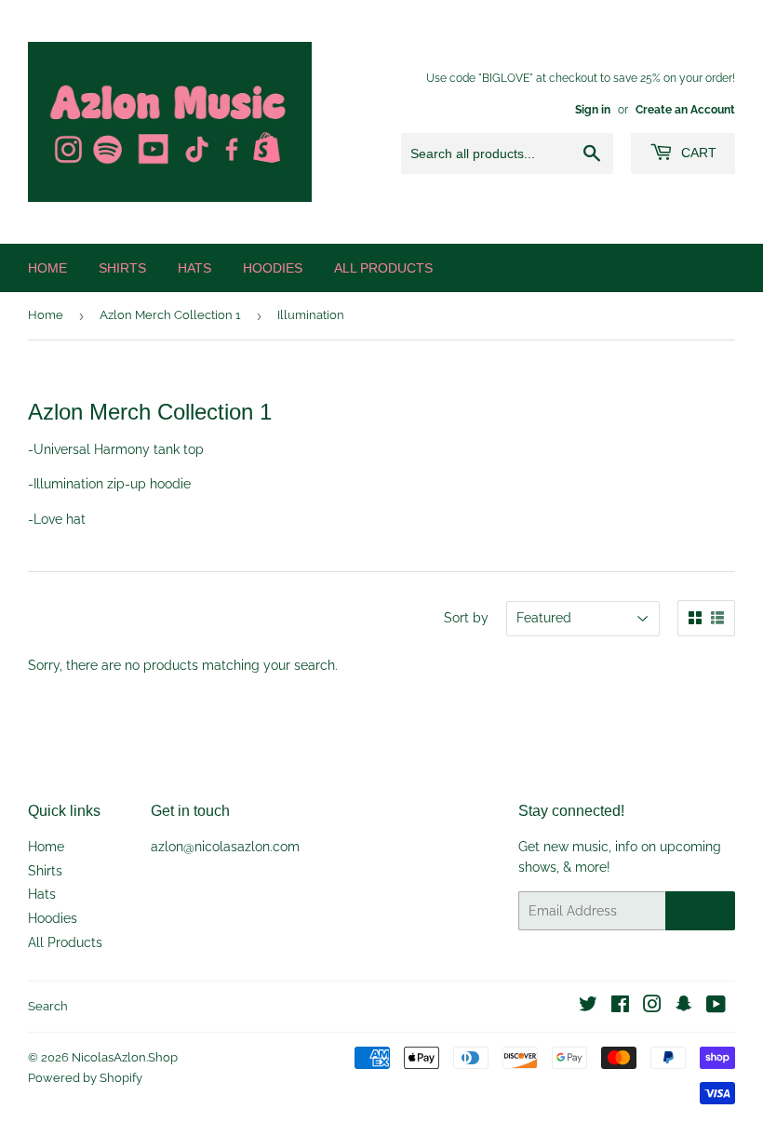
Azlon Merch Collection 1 (170, 315)
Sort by (466, 617)
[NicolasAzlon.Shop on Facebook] (620, 1006)
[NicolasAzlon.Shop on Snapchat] (684, 1006)
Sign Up (700, 910)
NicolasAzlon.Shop (125, 1057)
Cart (696, 152)
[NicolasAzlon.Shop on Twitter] (588, 1006)
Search (48, 1006)
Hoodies (272, 267)
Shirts (122, 267)
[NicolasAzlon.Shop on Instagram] (652, 1006)
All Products (383, 267)
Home (47, 267)
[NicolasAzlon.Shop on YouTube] (716, 1006)
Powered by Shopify (85, 1078)
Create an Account (685, 109)
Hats (194, 267)
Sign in (592, 109)
